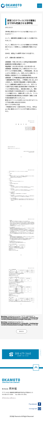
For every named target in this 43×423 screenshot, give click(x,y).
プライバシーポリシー (9, 398)
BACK (21, 331)
